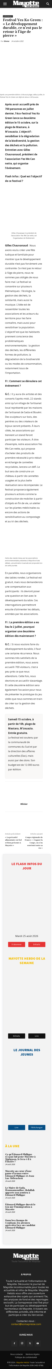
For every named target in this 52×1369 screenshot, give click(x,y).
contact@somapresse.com (26, 1324)
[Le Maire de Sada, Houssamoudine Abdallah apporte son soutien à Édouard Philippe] (42, 1192)
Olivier (23, 804)
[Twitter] (12, 49)
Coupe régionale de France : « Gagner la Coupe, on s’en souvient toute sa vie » (34, 842)
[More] (19, 49)
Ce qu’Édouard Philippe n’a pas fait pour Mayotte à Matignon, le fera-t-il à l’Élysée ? (20, 1158)
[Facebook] (6, 49)
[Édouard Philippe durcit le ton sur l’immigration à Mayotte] (42, 1208)
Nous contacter (16, 1354)
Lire (37, 1036)
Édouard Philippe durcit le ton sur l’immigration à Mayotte (20, 1207)
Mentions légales (32, 1354)
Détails (36, 944)
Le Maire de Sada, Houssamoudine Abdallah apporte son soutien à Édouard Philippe (20, 1192)
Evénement (7, 16)
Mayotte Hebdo (22, 1362)
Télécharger (37, 1127)
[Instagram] (22, 1343)
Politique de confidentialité (26, 1357)
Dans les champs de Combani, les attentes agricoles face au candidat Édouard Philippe (20, 1224)
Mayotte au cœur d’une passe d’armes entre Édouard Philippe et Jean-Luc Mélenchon (20, 1175)
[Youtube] (38, 1343)
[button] (5, 4)
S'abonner (17, 944)
